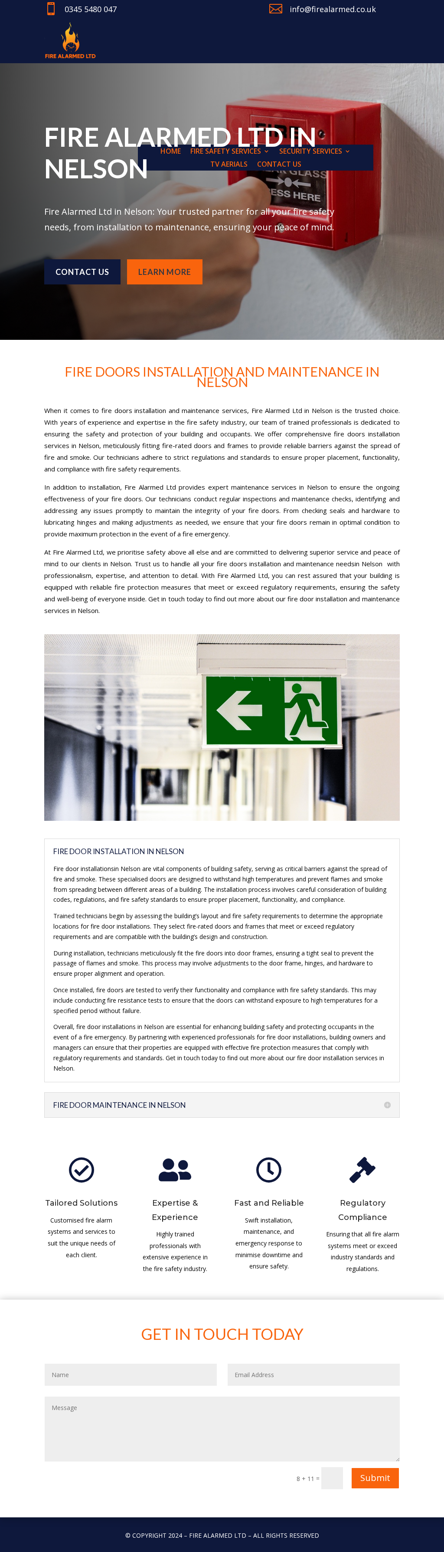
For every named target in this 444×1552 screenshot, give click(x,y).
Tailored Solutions (81, 1203)
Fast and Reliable (269, 1203)
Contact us (82, 272)
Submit (375, 1478)
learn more (164, 272)
